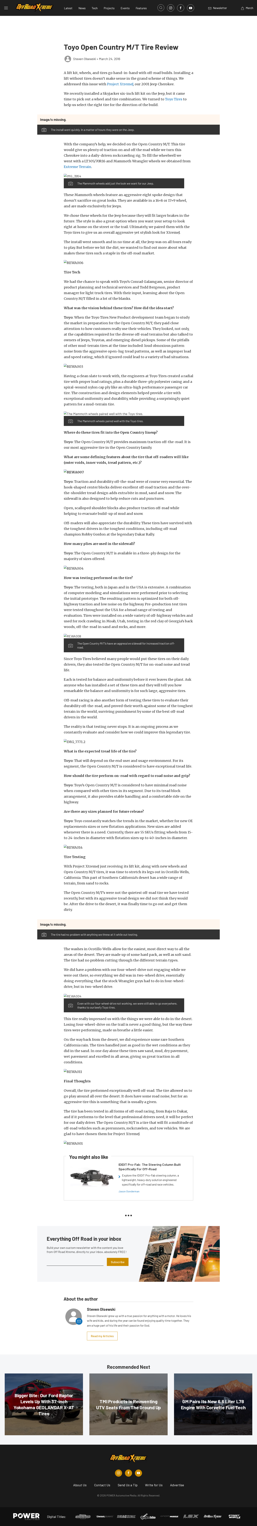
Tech (95, 8)
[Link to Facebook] (180, 7)
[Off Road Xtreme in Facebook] (128, 1473)
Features (141, 8)
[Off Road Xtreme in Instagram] (118, 1473)
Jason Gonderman (129, 1191)
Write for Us (154, 1485)
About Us (80, 1485)
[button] (124, 175)
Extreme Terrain (77, 167)
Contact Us (102, 1485)
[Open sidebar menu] (6, 7)
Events (125, 8)
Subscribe (118, 1262)
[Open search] (160, 7)
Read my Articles (102, 1336)
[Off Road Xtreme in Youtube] (138, 1473)
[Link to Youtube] (190, 7)
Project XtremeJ (120, 84)
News (82, 8)
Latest (68, 8)
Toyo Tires (173, 99)
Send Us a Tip (128, 1485)
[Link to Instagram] (170, 7)
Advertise (177, 1485)
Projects (109, 8)
